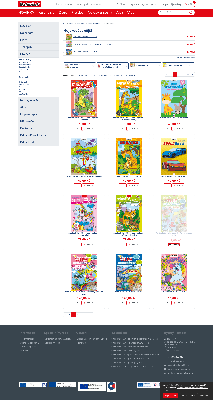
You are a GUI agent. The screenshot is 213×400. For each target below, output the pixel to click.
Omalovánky (25, 59)
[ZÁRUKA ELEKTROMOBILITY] (150, 384)
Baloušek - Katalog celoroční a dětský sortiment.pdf (136, 354)
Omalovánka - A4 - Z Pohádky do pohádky (84, 176)
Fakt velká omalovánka (27, 72)
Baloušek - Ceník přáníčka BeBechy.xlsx (130, 346)
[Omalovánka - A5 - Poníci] (174, 272)
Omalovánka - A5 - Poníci (174, 292)
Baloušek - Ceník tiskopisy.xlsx (126, 350)
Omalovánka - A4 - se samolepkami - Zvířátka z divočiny (129, 234)
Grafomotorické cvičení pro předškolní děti (114, 65)
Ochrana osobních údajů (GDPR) (92, 338)
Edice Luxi (27, 142)
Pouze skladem (129, 75)
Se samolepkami (25, 69)
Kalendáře (46, 12)
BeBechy (26, 128)
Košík (190, 4)
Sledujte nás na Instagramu (180, 373)
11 (188, 74)
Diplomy (22, 89)
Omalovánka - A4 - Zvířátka (129, 176)
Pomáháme (82, 342)
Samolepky (24, 77)
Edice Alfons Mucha (33, 135)
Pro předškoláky (25, 67)
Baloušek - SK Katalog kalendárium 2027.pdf (132, 366)
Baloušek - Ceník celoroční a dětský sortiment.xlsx (135, 338)
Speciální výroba (52, 342)
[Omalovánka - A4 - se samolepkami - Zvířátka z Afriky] (129, 98)
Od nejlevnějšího (100, 75)
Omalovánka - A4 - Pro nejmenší (174, 117)
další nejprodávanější (186, 58)
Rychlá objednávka (151, 4)
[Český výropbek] (111, 386)
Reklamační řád (27, 338)
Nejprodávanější (85, 75)
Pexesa (22, 87)
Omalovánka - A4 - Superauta (173, 176)
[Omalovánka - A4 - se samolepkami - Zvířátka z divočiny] (129, 213)
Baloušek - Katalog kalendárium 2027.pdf (131, 358)
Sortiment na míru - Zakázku (58, 338)
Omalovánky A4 (25, 65)
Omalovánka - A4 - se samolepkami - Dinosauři (84, 118)
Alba (119, 12)
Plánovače (27, 121)
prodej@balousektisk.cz (179, 365)
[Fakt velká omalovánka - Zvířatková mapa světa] (174, 213)
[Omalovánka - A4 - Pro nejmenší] (174, 98)
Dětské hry (24, 82)
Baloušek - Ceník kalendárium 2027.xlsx (130, 342)
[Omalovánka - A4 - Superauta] (174, 156)
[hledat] (192, 12)
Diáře (63, 12)
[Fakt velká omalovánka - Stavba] (129, 272)
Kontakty (24, 350)
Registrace (134, 4)
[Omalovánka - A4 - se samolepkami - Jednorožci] (84, 213)
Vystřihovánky (24, 84)
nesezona (80, 23)
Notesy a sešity (100, 12)
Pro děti (77, 12)
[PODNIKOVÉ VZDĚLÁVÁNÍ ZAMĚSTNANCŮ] (33, 384)
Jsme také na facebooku (179, 369)
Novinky (25, 25)
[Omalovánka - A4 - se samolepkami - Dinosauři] (84, 98)
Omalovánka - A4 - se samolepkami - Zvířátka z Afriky (129, 118)
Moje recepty (28, 114)
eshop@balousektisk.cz (90, 4)
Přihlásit (122, 4)
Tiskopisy (26, 47)
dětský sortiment (94, 23)
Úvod (71, 23)
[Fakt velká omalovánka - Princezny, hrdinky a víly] (84, 272)
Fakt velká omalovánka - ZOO (85, 37)
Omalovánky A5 (25, 62)
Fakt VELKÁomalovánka (82, 65)
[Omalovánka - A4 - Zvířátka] (129, 156)
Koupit (90, 129)
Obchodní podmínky (29, 342)
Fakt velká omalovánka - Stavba (86, 52)
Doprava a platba (28, 346)
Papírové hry (24, 94)
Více (130, 12)
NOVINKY (26, 12)
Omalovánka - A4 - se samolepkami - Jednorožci (84, 234)
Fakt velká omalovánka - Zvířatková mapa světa (174, 234)
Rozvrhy (22, 92)
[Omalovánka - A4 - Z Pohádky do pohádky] (84, 156)
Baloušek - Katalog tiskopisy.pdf (127, 362)
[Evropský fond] (62, 384)
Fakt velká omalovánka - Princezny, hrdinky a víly (93, 44)
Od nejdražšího (115, 75)
